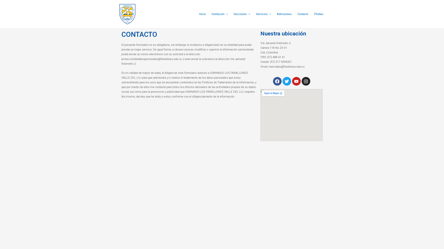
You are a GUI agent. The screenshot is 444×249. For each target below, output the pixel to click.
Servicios (262, 14)
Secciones (240, 14)
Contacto (302, 14)
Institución (218, 14)
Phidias (318, 14)
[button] (226, 14)
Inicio (202, 14)
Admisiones (284, 14)
